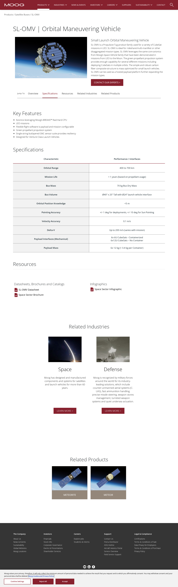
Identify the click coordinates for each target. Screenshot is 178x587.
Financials (47, 539)
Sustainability (18, 545)
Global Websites (20, 548)
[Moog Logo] (14, 4)
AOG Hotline (109, 545)
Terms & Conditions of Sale (145, 542)
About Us (17, 539)
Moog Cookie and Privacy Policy (41, 576)
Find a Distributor (111, 542)
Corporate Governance (53, 545)
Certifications (139, 539)
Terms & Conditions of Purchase (147, 548)
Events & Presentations (53, 548)
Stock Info (48, 542)
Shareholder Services (52, 551)
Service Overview (111, 551)
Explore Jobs (79, 539)
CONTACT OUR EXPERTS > (107, 82)
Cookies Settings (17, 581)
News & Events (19, 542)
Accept (65, 581)
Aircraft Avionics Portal (113, 548)
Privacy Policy (139, 551)
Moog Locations (19, 551)
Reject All (43, 581)
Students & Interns (82, 542)
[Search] (172, 4)
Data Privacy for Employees (145, 545)
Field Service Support (112, 554)
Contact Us (108, 539)
